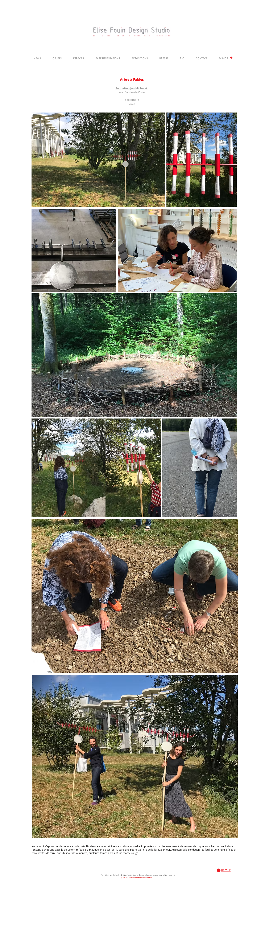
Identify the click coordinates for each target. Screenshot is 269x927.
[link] (231, 58)
